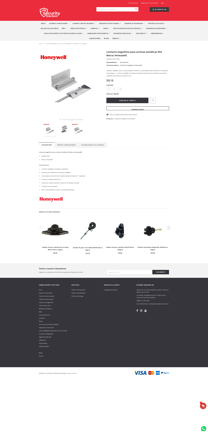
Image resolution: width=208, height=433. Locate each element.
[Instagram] (141, 310)
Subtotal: (109, 94)
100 (111, 115)
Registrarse (145, 3)
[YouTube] (145, 310)
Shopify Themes (72, 373)
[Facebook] (137, 310)
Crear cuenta (154, 3)
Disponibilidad (111, 62)
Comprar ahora (137, 109)
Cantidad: (109, 85)
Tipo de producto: (112, 65)
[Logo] (50, 12)
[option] (71, 82)
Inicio (40, 44)
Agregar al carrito (55, 244)
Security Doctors (112, 59)
